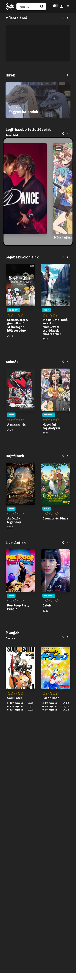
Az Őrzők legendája (14, 520)
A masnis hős (16, 424)
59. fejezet (50, 706)
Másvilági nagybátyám (51, 426)
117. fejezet (16, 703)
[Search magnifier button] (41, 6)
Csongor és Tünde (55, 518)
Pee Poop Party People (18, 607)
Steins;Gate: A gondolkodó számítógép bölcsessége (17, 325)
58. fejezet (50, 709)
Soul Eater (14, 698)
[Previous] (63, 18)
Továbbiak (12, 135)
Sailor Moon (50, 698)
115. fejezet (16, 709)
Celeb (46, 605)
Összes (10, 638)
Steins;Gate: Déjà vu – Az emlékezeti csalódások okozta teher (55, 327)
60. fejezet (50, 703)
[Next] (67, 18)
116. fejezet (16, 706)
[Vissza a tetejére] (70, 964)
